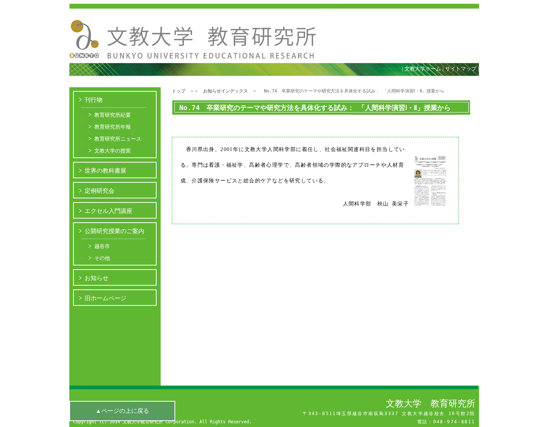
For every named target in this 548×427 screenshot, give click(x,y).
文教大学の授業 (112, 151)
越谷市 (102, 246)
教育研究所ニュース (117, 139)
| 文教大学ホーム (421, 69)
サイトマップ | (464, 69)
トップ (178, 91)
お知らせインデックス (225, 91)
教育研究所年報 (112, 127)
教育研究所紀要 (112, 115)
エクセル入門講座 (108, 210)
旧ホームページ (105, 298)
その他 (102, 258)
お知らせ (96, 278)
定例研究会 (99, 190)
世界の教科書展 (105, 170)
